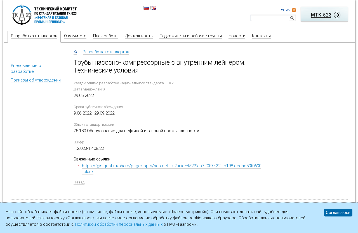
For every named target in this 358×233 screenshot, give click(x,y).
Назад (79, 182)
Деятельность (139, 35)
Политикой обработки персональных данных (118, 224)
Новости (237, 35)
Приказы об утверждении (36, 80)
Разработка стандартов (34, 35)
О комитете (75, 35)
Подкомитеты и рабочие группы (190, 35)
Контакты (261, 35)
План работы (105, 35)
